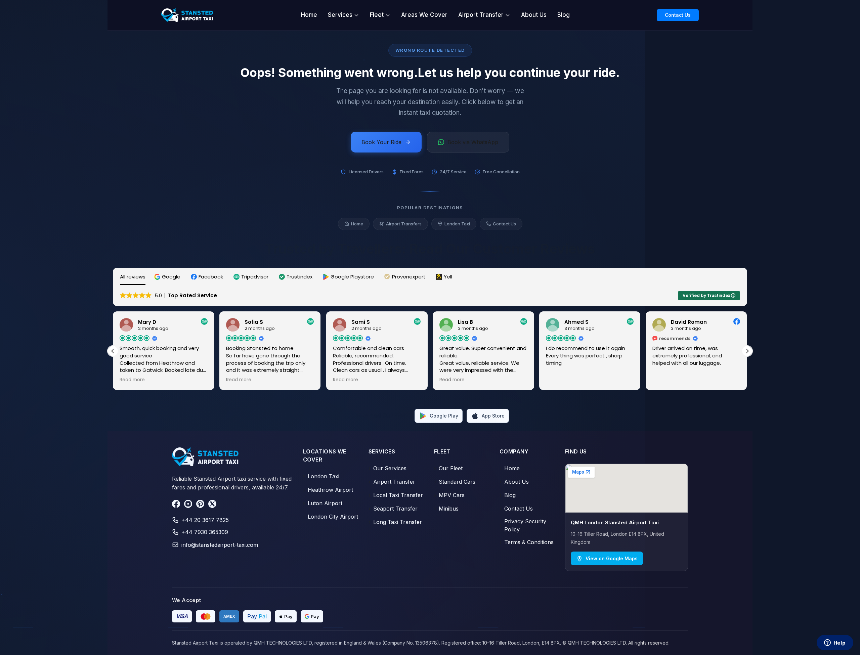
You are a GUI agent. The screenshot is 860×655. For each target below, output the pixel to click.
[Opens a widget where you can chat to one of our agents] (834, 643)
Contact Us (678, 15)
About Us (534, 14)
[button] (168, 276)
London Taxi (457, 223)
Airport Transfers (404, 223)
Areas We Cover (424, 14)
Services (340, 14)
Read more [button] (132, 380)
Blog (563, 14)
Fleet (377, 14)
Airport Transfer (481, 14)
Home (309, 14)
